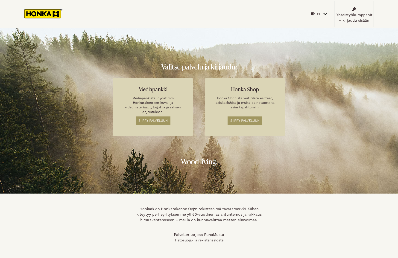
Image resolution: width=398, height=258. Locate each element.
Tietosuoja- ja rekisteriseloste (199, 240)
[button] (354, 14)
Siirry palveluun (153, 120)
